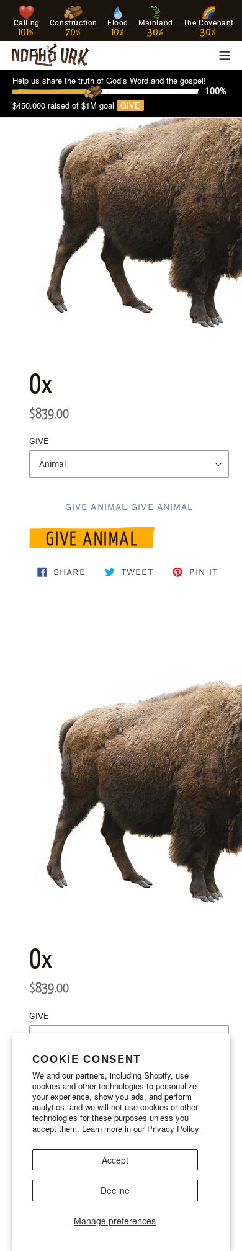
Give (130, 105)
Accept (115, 1160)
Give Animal (92, 537)
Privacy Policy (173, 1128)
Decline (115, 1190)
